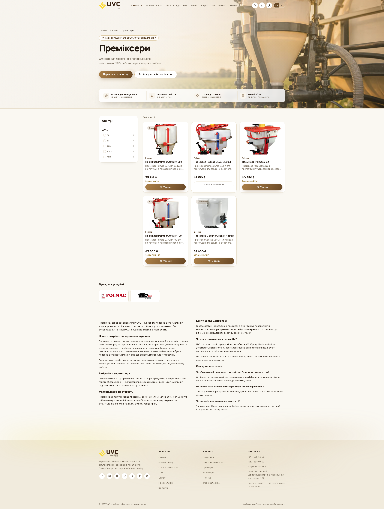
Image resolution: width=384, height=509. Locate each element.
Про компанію (219, 5)
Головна (103, 30)
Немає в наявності (214, 184)
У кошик (167, 187)
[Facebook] (102, 476)
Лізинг (194, 5)
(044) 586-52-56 (256, 456)
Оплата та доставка (176, 5)
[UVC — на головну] (109, 5)
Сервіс (204, 5)
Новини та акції (154, 5)
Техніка (207, 477)
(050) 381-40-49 (256, 461)
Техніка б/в (208, 457)
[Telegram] (132, 476)
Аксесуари (208, 472)
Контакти (235, 5)
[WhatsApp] (147, 476)
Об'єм (118, 130)
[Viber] (139, 476)
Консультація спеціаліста (157, 74)
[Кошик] (262, 5)
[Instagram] (109, 476)
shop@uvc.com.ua (257, 466)
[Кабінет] (269, 5)
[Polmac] (114, 296)
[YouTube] (117, 476)
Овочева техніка (211, 482)
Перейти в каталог (115, 74)
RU (282, 5)
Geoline (197, 232)
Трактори (208, 467)
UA (276, 5)
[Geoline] (145, 296)
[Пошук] (255, 5)
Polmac (148, 158)
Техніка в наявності (213, 462)
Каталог (135, 5)
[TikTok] (125, 476)
